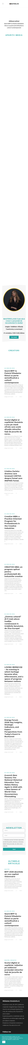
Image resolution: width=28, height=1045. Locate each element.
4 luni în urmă (10, 752)
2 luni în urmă (10, 396)
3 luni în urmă (10, 493)
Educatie (13, 960)
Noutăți (7, 869)
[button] (5, 158)
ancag (5, 396)
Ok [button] (3, 1042)
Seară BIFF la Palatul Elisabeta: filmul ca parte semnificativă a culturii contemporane (14, 25)
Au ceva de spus (9, 368)
